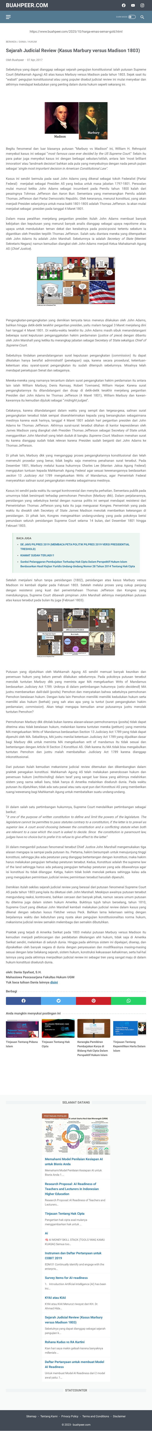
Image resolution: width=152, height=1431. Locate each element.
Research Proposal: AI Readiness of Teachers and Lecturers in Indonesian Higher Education (72, 1189)
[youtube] (132, 5)
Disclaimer (119, 1416)
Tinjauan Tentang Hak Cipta (65, 1213)
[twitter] (58, 1001)
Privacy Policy (69, 1416)
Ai (46, 1233)
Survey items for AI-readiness (66, 1278)
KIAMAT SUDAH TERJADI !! (37, 555)
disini (54, 982)
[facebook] (123, 5)
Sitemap (31, 1416)
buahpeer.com (27, 5)
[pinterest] (93, 1001)
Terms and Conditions (95, 1416)
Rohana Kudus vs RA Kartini (65, 1342)
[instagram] (142, 5)
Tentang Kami (48, 1416)
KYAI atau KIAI (55, 1298)
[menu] (8, 17)
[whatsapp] (128, 1001)
